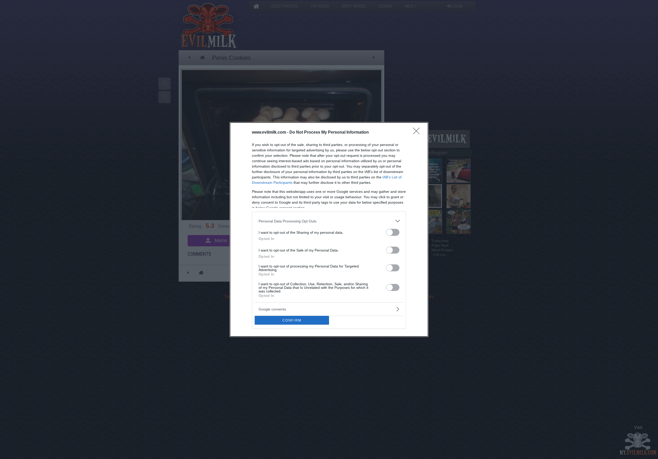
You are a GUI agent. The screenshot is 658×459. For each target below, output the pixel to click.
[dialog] (329, 229)
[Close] (418, 132)
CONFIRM (291, 320)
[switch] (392, 232)
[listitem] (329, 221)
